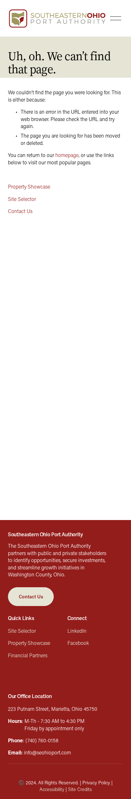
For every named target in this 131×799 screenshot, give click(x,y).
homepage (67, 155)
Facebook (78, 642)
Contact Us (20, 211)
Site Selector (22, 199)
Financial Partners (27, 655)
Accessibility (51, 789)
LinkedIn (76, 630)
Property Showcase (29, 186)
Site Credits (80, 789)
